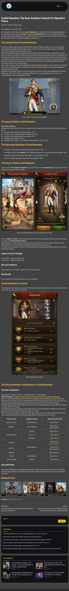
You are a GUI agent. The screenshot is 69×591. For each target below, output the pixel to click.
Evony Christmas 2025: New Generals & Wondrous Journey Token (22, 542)
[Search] (61, 6)
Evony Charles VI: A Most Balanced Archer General (18, 545)
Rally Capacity (54, 443)
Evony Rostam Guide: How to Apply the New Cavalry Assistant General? (24, 539)
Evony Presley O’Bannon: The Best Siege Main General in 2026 (21, 534)
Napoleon (31, 34)
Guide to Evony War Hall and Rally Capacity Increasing (19, 537)
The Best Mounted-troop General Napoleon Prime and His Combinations (37, 397)
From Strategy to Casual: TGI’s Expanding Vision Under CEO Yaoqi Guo (54, 565)
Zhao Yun (32, 435)
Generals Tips (12, 499)
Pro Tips (19, 499)
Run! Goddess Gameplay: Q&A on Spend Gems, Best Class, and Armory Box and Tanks (28, 548)
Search (5, 518)
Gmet (20, 25)
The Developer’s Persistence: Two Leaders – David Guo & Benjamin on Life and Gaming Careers (22, 565)
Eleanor (47, 245)
